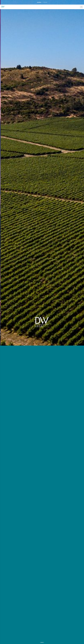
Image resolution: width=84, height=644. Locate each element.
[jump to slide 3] (43, 642)
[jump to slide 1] (40, 642)
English (45, 2)
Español (39, 2)
